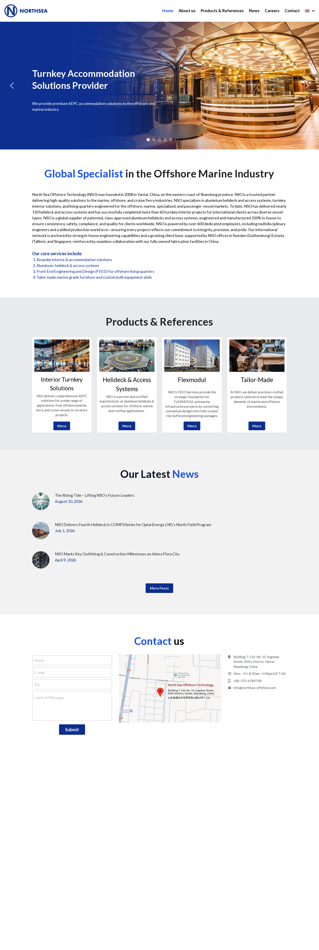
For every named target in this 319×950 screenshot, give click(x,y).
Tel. (37, 684)
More (61, 426)
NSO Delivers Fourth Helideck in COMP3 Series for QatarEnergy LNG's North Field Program (133, 524)
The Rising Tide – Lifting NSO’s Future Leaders (94, 495)
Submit (72, 729)
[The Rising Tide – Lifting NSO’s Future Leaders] (40, 501)
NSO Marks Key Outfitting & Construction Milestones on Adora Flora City (117, 554)
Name (39, 660)
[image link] (62, 355)
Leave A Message (49, 697)
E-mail (39, 672)
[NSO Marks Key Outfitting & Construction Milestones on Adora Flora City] (40, 560)
